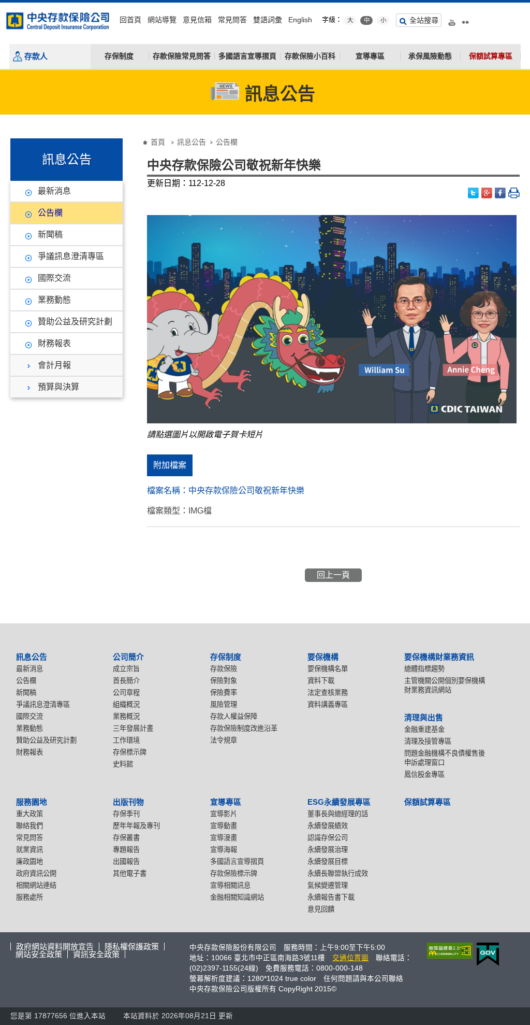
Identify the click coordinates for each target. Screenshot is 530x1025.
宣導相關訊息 (230, 885)
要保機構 (322, 656)
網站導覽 (162, 20)
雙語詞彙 (267, 20)
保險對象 (223, 681)
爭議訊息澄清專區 (71, 256)
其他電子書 (129, 873)
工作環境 (126, 740)
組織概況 (126, 704)
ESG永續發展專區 (339, 802)
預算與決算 (58, 386)
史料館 (123, 764)
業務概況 (126, 716)
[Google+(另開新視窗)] (487, 193)
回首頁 (130, 20)
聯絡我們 (29, 826)
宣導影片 (223, 814)
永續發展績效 (327, 826)
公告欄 (50, 212)
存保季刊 (126, 814)
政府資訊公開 (36, 873)
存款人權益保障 (233, 716)
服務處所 (29, 897)
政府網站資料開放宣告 (55, 946)
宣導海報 (223, 849)
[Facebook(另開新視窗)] (500, 193)
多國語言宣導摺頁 (247, 56)
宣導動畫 (223, 826)
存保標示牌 (129, 752)
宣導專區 (370, 56)
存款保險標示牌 (233, 873)
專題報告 (126, 849)
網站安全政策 (39, 954)
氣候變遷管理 (327, 885)
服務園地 (31, 802)
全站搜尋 (423, 20)
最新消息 (54, 191)
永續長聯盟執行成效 (337, 873)
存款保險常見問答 (182, 56)
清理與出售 (423, 717)
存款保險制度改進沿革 (243, 728)
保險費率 (223, 692)
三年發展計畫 (133, 728)
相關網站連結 (36, 885)
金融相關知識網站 (237, 897)
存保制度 (119, 56)
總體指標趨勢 (424, 669)
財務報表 (54, 343)
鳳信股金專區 (424, 774)
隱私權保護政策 (132, 946)
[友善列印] (514, 193)
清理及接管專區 (427, 741)
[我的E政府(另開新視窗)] (486, 954)
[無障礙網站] (448, 951)
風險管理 (223, 704)
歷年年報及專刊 (136, 826)
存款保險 (223, 669)
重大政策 (29, 814)
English (300, 20)
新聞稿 (50, 234)
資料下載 (320, 681)
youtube (452, 18)
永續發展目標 (327, 861)
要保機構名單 (327, 669)
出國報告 (126, 861)
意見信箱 (197, 20)
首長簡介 (126, 681)
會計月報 (54, 365)
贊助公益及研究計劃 (75, 321)
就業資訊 (29, 849)
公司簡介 (128, 656)
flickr (465, 18)
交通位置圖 (350, 958)
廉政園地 (29, 861)
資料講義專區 (327, 704)
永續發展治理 (327, 849)
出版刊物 (128, 802)
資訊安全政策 (96, 954)
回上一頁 (333, 575)
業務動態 (54, 299)
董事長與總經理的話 (337, 814)
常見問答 (232, 20)
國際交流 (54, 278)
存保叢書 (126, 838)
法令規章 (223, 740)
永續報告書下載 (331, 897)
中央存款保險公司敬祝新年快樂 (246, 490)
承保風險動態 (430, 56)
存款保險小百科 (310, 56)
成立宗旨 (126, 669)
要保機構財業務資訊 (439, 656)
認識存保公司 (327, 838)
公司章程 (126, 692)
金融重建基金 (424, 729)
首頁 (158, 142)
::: (3, 6)
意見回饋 (320, 909)
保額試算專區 (490, 56)
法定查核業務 (327, 692)
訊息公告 (191, 142)
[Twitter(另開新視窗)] (473, 193)
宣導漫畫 (223, 838)
